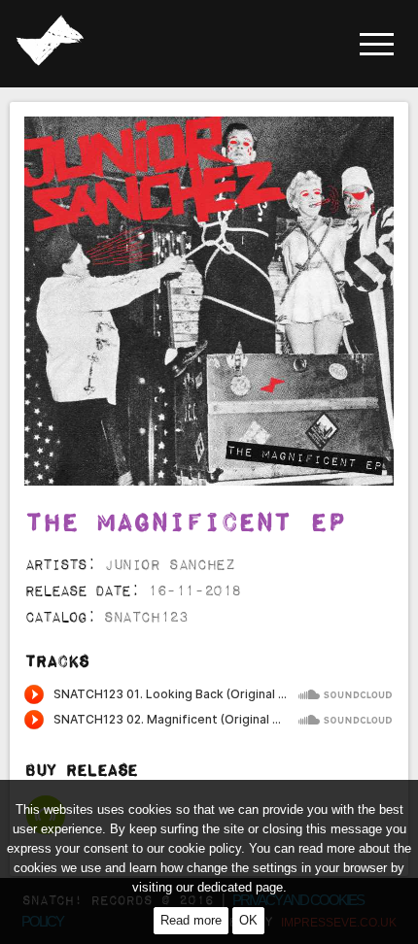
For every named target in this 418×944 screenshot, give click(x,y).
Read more (191, 920)
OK (248, 920)
